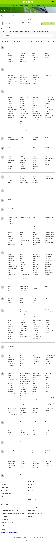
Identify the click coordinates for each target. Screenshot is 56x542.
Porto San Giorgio (49, 312)
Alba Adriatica (11, 61)
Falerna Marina (11, 160)
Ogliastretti (10, 298)
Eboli (9, 147)
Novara (34, 290)
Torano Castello (24, 434)
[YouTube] (53, 532)
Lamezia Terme (11, 244)
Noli (33, 286)
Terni (21, 426)
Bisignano (22, 75)
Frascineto (47, 160)
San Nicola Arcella (24, 379)
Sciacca (34, 398)
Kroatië (30, 487)
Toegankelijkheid (25, 537)
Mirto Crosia (35, 254)
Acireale (9, 47)
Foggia (34, 160)
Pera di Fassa (11, 332)
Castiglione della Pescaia (24, 114)
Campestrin (10, 111)
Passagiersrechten (37, 535)
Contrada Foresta (49, 95)
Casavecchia (23, 95)
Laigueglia (10, 240)
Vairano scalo (11, 453)
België (2, 496)
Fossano (47, 156)
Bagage (30, 516)
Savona (34, 389)
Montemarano (48, 264)
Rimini (21, 365)
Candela (9, 124)
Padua (9, 310)
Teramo (22, 422)
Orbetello (10, 302)
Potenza (47, 318)
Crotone (47, 124)
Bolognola (34, 71)
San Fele (10, 398)
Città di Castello (36, 113)
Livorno (21, 244)
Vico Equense (35, 459)
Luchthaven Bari (11, 219)
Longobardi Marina (36, 226)
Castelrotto (23, 111)
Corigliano (47, 107)
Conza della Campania (47, 102)
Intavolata (22, 192)
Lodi (33, 222)
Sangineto (22, 395)
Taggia (9, 422)
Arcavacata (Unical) (37, 57)
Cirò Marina (35, 111)
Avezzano (47, 57)
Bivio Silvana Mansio (25, 83)
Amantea (22, 59)
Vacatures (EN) (4, 505)
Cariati (9, 130)
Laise (9, 242)
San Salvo (22, 385)
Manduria (10, 258)
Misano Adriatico (36, 256)
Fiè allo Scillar (23, 158)
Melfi (21, 258)
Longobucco (35, 228)
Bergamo (22, 69)
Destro (21, 137)
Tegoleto (10, 430)
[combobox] (15, 19)
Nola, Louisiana (23, 290)
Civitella (34, 121)
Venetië (22, 461)
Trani (33, 432)
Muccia (46, 276)
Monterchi (47, 266)
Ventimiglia (22, 463)
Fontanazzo (35, 166)
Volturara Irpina (48, 465)
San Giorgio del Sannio (11, 405)
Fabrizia (9, 156)
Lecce (21, 236)
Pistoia (34, 310)
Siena (46, 379)
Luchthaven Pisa (49, 219)
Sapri (33, 381)
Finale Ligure (23, 160)
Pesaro (9, 336)
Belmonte (10, 79)
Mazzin (21, 256)
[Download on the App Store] (14, 532)
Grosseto (34, 178)
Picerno (22, 320)
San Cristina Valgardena (10, 390)
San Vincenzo (23, 391)
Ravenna (10, 361)
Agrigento (10, 55)
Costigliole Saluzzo (49, 115)
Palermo (10, 316)
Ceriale (34, 91)
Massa (9, 278)
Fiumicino (34, 156)
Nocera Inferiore (24, 286)
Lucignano (34, 234)
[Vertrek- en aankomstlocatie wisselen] (28, 19)
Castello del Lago (24, 109)
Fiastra (21, 156)
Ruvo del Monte (49, 363)
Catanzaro (22, 124)
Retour (15, 16)
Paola (9, 322)
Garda (9, 178)
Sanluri (21, 398)
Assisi (46, 49)
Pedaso (9, 330)
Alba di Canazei (23, 47)
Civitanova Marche (36, 117)
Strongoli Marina (49, 408)
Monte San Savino (49, 252)
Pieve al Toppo (23, 326)
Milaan (21, 272)
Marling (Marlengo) (12, 268)
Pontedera (35, 328)
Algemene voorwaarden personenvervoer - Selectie (13, 513)
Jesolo (9, 199)
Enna (33, 147)
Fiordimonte (23, 162)
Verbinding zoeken (48, 24)
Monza (46, 268)
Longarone (34, 224)
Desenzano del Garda (13, 139)
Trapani (34, 434)
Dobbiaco (34, 139)
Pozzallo (47, 322)
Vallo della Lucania (12, 465)
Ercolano (47, 147)
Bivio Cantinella (23, 77)
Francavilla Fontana (49, 158)
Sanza (33, 379)
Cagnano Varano (11, 95)
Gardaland (10, 180)
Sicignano (34, 412)
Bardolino (10, 71)
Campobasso (11, 115)
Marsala (9, 272)
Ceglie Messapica (24, 130)
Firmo (21, 164)
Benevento (10, 83)
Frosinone (47, 162)
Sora (46, 389)
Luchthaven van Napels (36, 243)
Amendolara (23, 61)
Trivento (47, 430)
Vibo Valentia (35, 455)
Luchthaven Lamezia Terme (25, 218)
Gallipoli (9, 176)
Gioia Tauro (22, 176)
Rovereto (47, 361)
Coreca (46, 105)
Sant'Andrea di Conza (25, 406)
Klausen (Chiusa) (11, 208)
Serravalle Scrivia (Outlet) (36, 405)
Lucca (33, 232)
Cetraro (34, 99)
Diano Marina (35, 137)
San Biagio (10, 383)
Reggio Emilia (11, 365)
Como (46, 91)
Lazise (21, 234)
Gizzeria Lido (23, 180)
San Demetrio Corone (13, 393)
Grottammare (48, 176)
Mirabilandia (35, 252)
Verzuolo (34, 451)
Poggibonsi (35, 314)
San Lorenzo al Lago (12, 414)
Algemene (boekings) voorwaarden (9, 510)
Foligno (34, 162)
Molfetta (34, 266)
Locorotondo (35, 219)
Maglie (9, 254)
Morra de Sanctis (49, 272)
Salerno (9, 375)
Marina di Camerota (12, 266)
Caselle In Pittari (24, 97)
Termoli (22, 424)
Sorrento (47, 393)
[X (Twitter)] (54, 532)
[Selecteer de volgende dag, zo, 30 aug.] (19, 24)
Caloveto (10, 103)
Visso (46, 453)
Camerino (10, 107)
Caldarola (10, 99)
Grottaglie (34, 180)
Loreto (34, 230)
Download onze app (6, 493)
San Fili (9, 400)
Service (30, 505)
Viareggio (34, 453)
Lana (21, 222)
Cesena (34, 95)
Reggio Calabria (11, 363)
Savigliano (34, 387)
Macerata (10, 252)
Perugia (9, 334)
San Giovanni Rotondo (11, 411)
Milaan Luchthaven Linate (24, 275)
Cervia (33, 93)
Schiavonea (35, 395)
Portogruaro (48, 316)
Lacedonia (10, 236)
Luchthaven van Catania (11, 227)
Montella (47, 262)
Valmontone (10, 467)
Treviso (46, 426)
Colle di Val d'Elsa (36, 126)
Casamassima (23, 93)
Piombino (22, 334)
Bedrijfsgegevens (17, 537)
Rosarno (34, 365)
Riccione (22, 359)
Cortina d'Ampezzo (49, 109)
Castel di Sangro (24, 103)
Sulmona (47, 410)
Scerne (34, 393)
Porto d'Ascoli (35, 334)
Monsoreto (35, 274)
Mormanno (47, 270)
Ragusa (9, 355)
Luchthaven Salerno (49, 230)
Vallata (9, 459)
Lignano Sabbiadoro (24, 240)
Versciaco (22, 467)
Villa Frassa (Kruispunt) (35, 466)
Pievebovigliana (23, 330)
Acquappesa (11, 49)
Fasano (9, 162)
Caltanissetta (11, 105)
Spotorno (47, 402)
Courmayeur (48, 117)
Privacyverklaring (29, 535)
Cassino (22, 101)
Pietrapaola (23, 324)
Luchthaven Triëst (49, 236)
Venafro (22, 457)
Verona (21, 465)
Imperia (22, 190)
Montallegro (35, 276)
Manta (9, 262)
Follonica (34, 164)
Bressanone (47, 69)
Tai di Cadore (11, 424)
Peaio (9, 328)
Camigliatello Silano (12, 109)
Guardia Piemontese (49, 178)
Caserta (22, 99)
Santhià (34, 377)
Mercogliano (23, 264)
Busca (46, 73)
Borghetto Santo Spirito (36, 78)
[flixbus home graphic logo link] (28, 2)
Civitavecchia (35, 119)
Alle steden (3, 484)
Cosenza (47, 113)
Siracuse (47, 385)
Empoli (21, 147)
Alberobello (23, 51)
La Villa (9, 234)
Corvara (46, 111)
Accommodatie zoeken (8, 28)
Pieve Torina (23, 328)
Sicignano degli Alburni (48, 374)
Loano (33, 217)
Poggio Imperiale (36, 316)
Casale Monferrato (24, 91)
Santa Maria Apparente (23, 409)
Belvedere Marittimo (12, 81)
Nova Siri (34, 288)
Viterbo (46, 455)
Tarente (9, 426)
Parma (9, 324)
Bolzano (34, 81)
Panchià (9, 320)
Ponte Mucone (36, 326)
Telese (9, 432)
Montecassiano (48, 254)
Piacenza (22, 316)
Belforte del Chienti (12, 77)
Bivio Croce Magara (24, 81)
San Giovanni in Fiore (12, 408)
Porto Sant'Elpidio (49, 314)
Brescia (34, 83)
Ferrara (9, 168)
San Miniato (23, 377)
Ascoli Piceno (48, 47)
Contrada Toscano (49, 99)
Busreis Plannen (5, 487)
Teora (9, 434)
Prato (46, 326)
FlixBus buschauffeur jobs (7, 522)
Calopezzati (10, 101)
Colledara (34, 128)
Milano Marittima (24, 278)
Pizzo (33, 312)
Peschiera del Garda (25, 312)
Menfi (21, 260)
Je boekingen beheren (33, 507)
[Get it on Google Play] (5, 532)
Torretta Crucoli (36, 428)
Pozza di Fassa (48, 320)
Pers (2, 507)
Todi (21, 430)
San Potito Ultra (24, 383)
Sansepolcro (23, 402)
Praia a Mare (48, 324)
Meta (21, 268)
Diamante (22, 139)
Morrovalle (47, 274)
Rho (21, 355)
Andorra (34, 49)
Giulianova (22, 178)
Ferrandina (10, 166)
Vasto (21, 455)
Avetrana (47, 55)
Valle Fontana (11, 463)
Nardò (9, 288)
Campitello (10, 113)
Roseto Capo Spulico (50, 355)
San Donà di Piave (12, 395)
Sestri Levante (36, 408)
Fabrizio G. (10, 158)
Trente (46, 424)
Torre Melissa (35, 422)
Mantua (9, 264)
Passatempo (11, 326)
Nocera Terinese (24, 288)
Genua (9, 182)
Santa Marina (35, 373)
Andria (33, 51)
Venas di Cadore (24, 459)
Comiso (34, 130)
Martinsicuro (11, 276)
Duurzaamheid (4, 519)
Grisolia (34, 176)
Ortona (34, 298)
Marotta (10, 270)
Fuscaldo (47, 164)
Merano (22, 262)
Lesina (21, 238)
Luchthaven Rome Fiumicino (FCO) (49, 227)
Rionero (34, 355)
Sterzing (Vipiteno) (49, 404)
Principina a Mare (49, 330)
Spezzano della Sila (49, 398)
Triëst (46, 428)
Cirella (33, 107)
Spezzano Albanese (49, 395)
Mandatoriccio (11, 256)
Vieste (34, 461)
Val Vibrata (10, 455)
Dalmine (9, 137)
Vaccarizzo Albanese (13, 451)
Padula (9, 312)
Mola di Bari (35, 264)
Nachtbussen (4, 490)
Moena (34, 262)
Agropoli (10, 57)
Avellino (47, 53)
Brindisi (46, 71)
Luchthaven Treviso (49, 234)
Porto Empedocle (36, 336)
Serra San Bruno (36, 402)
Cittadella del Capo (37, 115)
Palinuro (9, 318)
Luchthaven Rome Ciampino (49, 223)
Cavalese (22, 128)
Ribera (21, 357)
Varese (21, 451)
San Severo (22, 387)
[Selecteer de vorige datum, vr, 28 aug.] (17, 24)
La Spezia (10, 232)
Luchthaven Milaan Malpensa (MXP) (36, 239)
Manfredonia (11, 260)
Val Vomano (10, 457)
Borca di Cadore (36, 73)
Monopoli (34, 270)
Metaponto (22, 270)
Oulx (46, 300)
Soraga (46, 391)
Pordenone (35, 330)
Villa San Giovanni (49, 451)
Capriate (10, 128)
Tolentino (22, 432)
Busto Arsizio (48, 75)
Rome (33, 363)
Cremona (47, 119)
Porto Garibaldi (36, 338)
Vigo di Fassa (35, 463)
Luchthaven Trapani (49, 232)
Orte (21, 300)
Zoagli (21, 475)
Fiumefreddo (23, 168)
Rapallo (9, 357)
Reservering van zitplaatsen (35, 513)
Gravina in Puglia (24, 182)
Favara (9, 164)
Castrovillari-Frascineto (23, 118)
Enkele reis (6, 16)
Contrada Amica (48, 93)
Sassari (34, 385)
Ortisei (21, 302)
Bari (8, 73)
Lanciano (22, 224)
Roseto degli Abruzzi (50, 357)
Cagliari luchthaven (12, 93)
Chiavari (34, 101)
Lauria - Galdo (23, 228)
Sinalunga (47, 383)
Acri (8, 51)
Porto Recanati (48, 310)
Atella (46, 51)
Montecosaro (48, 256)
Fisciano (22, 166)
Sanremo (22, 400)
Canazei (9, 121)
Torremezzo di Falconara (35, 425)
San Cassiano (11, 387)
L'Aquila (9, 230)
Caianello (10, 97)
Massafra (22, 252)
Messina (22, 266)
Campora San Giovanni (11, 118)
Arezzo (34, 61)
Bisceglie (22, 73)
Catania (22, 121)
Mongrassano (35, 268)
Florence (34, 158)
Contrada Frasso (49, 97)
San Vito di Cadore (24, 393)
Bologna (34, 69)
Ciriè (33, 109)
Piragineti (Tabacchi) (25, 336)
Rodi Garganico (36, 361)
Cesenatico (35, 97)
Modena (34, 258)
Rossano (47, 359)
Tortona (34, 430)
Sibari (33, 410)
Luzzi (33, 236)
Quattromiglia (11, 346)
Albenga (22, 49)
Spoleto (47, 400)
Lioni (21, 242)
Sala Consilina (11, 373)
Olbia (9, 300)
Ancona (34, 47)
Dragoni (46, 137)
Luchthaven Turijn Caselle (49, 239)
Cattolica (22, 126)
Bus (7, 10)
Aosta (33, 53)
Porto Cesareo (35, 332)
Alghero (22, 55)
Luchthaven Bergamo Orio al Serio (13, 223)
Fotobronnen (4, 516)
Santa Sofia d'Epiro (36, 375)
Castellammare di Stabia (24, 106)
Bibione (21, 71)
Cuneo (46, 126)
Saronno (34, 383)
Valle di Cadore (11, 461)
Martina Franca (11, 274)
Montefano (47, 258)
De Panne (30, 490)
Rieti (21, 361)
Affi (8, 53)
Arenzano (34, 59)
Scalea (34, 391)
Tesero (21, 428)
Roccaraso (35, 359)
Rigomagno (22, 363)
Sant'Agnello (23, 404)
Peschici (22, 310)
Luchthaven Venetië (49, 242)
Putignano (47, 332)
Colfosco (34, 124)
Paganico (10, 314)
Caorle (9, 126)
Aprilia (33, 55)
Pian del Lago (23, 318)
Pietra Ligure (23, 322)
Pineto (21, 332)
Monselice (34, 272)
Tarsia (9, 428)
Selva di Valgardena (37, 400)
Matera (21, 254)
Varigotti (22, 453)
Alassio (9, 59)
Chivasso (34, 105)
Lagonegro (10, 238)
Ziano (9, 475)
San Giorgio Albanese (13, 402)
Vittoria (46, 457)
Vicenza (34, 457)
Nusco (46, 286)
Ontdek (30, 484)
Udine (9, 442)
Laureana (22, 226)
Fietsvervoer (31, 510)
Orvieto (34, 300)
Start (2, 10)
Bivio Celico (23, 79)
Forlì (33, 168)
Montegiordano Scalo (50, 260)
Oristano (22, 298)
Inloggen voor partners (6, 525)
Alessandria (22, 53)
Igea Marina (10, 190)
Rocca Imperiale (36, 357)
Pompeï (34, 324)
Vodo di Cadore (48, 461)
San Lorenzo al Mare (25, 373)
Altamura (22, 57)
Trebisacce (47, 422)
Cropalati (47, 121)
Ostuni (46, 298)
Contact (30, 502)
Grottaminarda (35, 182)
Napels (9, 286)
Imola (9, 192)
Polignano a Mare (36, 320)
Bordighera (35, 75)
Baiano (9, 69)
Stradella (47, 406)
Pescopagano (23, 314)
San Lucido (22, 375)
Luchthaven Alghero (12, 217)
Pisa (21, 338)
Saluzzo (9, 377)
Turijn (46, 434)
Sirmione (47, 387)
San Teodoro (23, 389)
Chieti (33, 103)
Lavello (21, 232)
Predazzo (47, 328)
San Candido (10, 385)
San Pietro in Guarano (25, 381)
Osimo (33, 302)
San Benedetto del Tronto (12, 380)
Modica (34, 260)
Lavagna (22, 230)
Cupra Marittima (49, 128)
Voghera (47, 463)
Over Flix (3, 502)
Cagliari (9, 91)
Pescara (10, 338)
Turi (46, 432)
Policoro (34, 318)
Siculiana (47, 377)
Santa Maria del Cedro (23, 413)
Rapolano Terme (11, 359)
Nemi (9, 290)
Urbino (21, 442)
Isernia (34, 190)
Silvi (46, 381)
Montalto (34, 278)
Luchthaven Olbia (49, 217)
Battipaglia (10, 75)
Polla (33, 322)
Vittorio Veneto (48, 459)
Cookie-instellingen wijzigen (37, 537)
